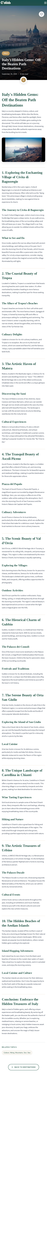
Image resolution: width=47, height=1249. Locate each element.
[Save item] (41, 14)
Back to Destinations (25, 1067)
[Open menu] (45, 2)
